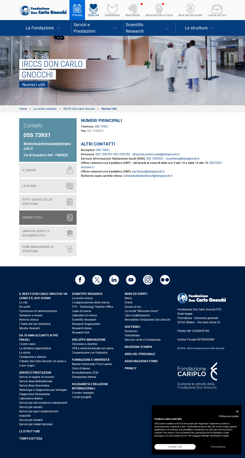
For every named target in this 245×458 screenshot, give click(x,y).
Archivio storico (29, 319)
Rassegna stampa (138, 347)
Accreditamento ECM (85, 372)
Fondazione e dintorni (32, 357)
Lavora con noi (217, 15)
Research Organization (86, 324)
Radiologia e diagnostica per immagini (43, 390)
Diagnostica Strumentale (34, 394)
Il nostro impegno (83, 392)
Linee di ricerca (81, 311)
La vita (23, 302)
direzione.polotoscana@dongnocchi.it (156, 154)
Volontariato (112, 15)
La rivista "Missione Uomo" (141, 311)
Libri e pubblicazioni (137, 315)
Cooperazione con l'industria (89, 352)
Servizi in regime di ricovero (36, 377)
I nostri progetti (81, 397)
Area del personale (190, 15)
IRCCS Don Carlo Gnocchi (79, 109)
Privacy (130, 368)
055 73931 (102, 126)
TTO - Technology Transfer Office (92, 306)
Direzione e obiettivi (84, 344)
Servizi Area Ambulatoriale (35, 381)
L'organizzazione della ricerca (90, 302)
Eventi (128, 302)
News (128, 298)
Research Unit (80, 332)
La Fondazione (40, 27)
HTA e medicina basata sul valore (93, 348)
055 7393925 (154, 158)
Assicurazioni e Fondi (159, 15)
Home (23, 109)
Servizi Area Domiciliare (34, 385)
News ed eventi (136, 294)
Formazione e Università (91, 359)
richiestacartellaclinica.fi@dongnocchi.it (147, 176)
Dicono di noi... (134, 306)
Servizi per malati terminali (36, 424)
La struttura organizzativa (35, 348)
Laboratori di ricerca (84, 315)
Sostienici (132, 326)
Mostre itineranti (29, 328)
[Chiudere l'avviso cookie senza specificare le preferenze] (237, 411)
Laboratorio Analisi (31, 398)
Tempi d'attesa (30, 438)
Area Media (133, 15)
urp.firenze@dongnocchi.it (148, 171)
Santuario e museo (31, 315)
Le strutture (196, 27)
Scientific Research (135, 28)
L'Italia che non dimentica (35, 324)
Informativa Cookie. (219, 436)
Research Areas (82, 328)
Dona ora (93, 15)
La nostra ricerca (82, 298)
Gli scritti (24, 306)
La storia (24, 352)
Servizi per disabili (31, 420)
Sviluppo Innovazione (88, 339)
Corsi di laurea (81, 368)
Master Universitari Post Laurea (92, 364)
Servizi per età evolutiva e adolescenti (43, 402)
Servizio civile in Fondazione (143, 339)
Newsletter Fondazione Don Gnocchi (147, 319)
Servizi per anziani (30, 407)
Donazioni (131, 331)
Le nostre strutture (45, 109)
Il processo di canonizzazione (38, 311)
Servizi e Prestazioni (84, 28)
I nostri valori (27, 344)
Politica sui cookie (229, 416)
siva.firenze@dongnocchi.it (182, 158)
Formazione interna (84, 377)
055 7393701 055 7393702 (113, 154)
